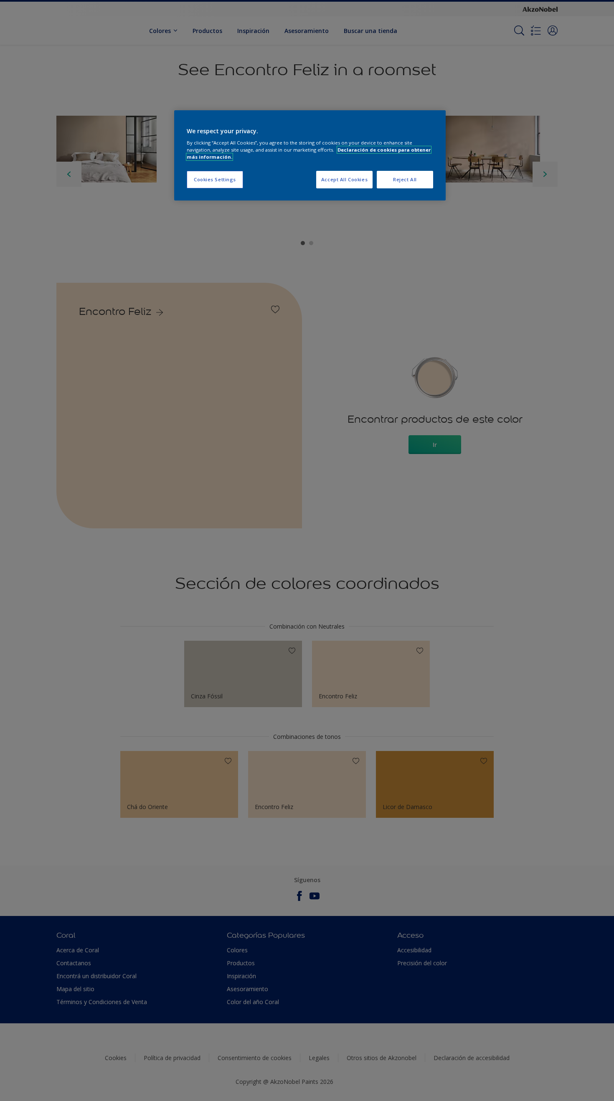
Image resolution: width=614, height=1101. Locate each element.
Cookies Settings (215, 179)
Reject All (405, 179)
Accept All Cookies (344, 179)
